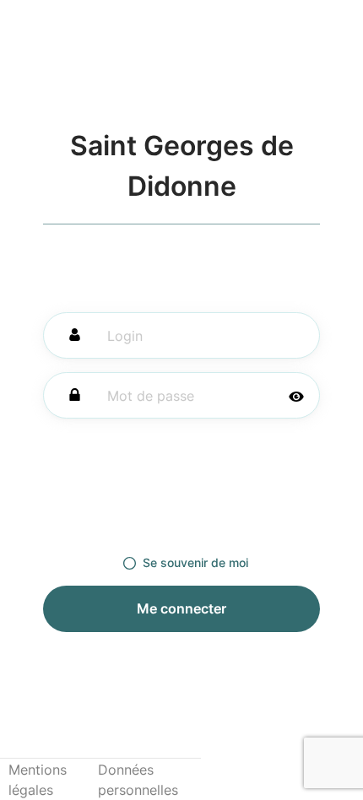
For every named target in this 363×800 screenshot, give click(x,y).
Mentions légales (37, 779)
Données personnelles (138, 779)
